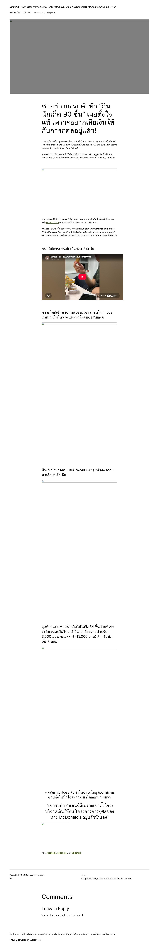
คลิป (94, 878)
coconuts (61, 853)
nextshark (76, 853)
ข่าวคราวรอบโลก (36, 875)
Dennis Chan (52, 222)
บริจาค (100, 878)
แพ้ (126, 878)
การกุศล (84, 878)
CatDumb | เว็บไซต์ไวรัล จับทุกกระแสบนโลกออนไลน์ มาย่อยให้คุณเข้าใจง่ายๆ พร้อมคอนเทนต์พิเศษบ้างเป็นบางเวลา (63, 7)
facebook (51, 853)
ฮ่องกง (113, 878)
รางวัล (106, 878)
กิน (90, 878)
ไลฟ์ (129, 878)
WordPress (35, 940)
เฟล (121, 878)
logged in (59, 915)
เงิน (118, 878)
